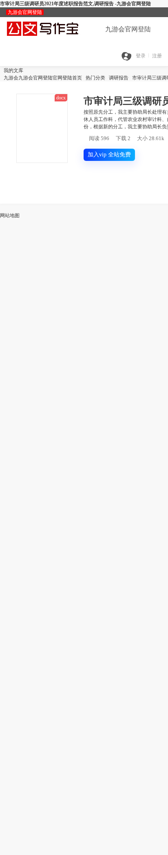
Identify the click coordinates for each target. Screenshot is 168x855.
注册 (157, 56)
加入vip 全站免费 (109, 155)
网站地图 (10, 215)
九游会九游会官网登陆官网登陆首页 (41, 78)
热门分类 (95, 78)
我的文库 (11, 70)
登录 (141, 56)
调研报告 (118, 78)
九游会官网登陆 (25, 12)
